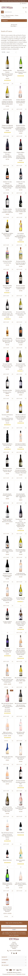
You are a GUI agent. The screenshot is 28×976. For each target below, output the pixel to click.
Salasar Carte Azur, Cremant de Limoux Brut (7, 884)
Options (6, 687)
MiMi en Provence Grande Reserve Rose (7, 733)
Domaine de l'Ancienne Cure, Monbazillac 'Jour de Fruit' (7, 419)
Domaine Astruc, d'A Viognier (21, 366)
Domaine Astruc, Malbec (7, 392)
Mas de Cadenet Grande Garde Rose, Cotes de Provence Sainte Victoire (21, 652)
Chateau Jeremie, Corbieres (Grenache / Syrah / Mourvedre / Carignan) (20, 129)
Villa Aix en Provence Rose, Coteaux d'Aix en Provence (20, 884)
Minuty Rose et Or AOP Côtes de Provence (7, 781)
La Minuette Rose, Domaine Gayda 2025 (20, 574)
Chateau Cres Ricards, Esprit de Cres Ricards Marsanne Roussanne (7, 103)
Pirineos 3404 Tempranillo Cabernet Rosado (20, 808)
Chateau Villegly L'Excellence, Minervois (7, 211)
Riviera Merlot (20, 832)
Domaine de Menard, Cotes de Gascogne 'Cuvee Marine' (21, 418)
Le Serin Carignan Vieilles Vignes (7, 622)
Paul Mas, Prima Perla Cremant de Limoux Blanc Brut (7, 810)
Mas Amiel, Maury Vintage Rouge (7, 651)
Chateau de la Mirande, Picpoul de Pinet (7, 128)
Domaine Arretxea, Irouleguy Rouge (20, 288)
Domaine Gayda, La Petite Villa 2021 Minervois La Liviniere (7, 520)
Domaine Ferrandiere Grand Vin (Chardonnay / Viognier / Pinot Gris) (20, 471)
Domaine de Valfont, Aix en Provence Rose (20, 444)
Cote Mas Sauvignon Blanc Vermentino (21, 263)
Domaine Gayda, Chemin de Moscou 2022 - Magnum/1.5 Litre (20, 496)
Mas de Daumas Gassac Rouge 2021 (20, 705)
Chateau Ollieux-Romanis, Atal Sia (7, 156)
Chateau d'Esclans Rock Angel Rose (20, 102)
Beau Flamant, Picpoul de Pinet (20, 72)
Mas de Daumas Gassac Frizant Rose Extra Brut (7, 706)
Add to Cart (6, 83)
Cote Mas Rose (7, 263)
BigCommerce (12, 974)
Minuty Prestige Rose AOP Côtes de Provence (21, 758)
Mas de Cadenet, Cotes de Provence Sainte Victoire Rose (7, 681)
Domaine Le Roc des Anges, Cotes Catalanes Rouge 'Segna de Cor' (21, 524)
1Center (23, 974)
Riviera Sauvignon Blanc (20, 861)
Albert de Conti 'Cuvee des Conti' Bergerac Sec (7, 75)
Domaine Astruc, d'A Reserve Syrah (7, 366)
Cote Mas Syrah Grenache (7, 288)
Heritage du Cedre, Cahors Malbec (7, 576)
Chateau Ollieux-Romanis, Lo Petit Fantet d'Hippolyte (20, 157)
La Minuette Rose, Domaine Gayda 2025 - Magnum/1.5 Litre (7, 599)
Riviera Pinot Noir (7, 860)
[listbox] (11, 52)
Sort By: (3, 52)
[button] (14, 25)
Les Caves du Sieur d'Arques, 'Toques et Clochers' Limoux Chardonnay (21, 623)
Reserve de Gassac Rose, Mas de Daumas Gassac (7, 836)
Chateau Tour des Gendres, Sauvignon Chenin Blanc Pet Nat (20, 186)
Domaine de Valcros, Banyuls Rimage (7, 444)
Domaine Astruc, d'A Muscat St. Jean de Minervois (7, 341)
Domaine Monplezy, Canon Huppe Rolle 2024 (20, 551)
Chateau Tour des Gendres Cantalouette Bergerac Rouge (7, 186)
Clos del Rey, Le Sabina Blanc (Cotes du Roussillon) (7, 235)
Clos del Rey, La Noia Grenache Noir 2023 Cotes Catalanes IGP (21, 210)
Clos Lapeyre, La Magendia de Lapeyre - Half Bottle (20, 237)
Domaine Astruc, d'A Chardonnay (21, 314)
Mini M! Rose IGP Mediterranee (21, 733)
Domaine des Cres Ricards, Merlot (7, 471)
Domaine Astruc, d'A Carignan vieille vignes (7, 314)
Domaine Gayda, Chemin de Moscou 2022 (7, 495)
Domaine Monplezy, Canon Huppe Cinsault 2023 (7, 551)
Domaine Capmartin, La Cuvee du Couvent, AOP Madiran (20, 391)
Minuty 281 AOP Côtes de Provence (7, 757)
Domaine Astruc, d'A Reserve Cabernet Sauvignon (21, 341)
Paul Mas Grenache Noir (20, 783)
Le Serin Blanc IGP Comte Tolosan (20, 598)
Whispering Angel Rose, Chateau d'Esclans (7, 910)
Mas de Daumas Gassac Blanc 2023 (20, 680)
